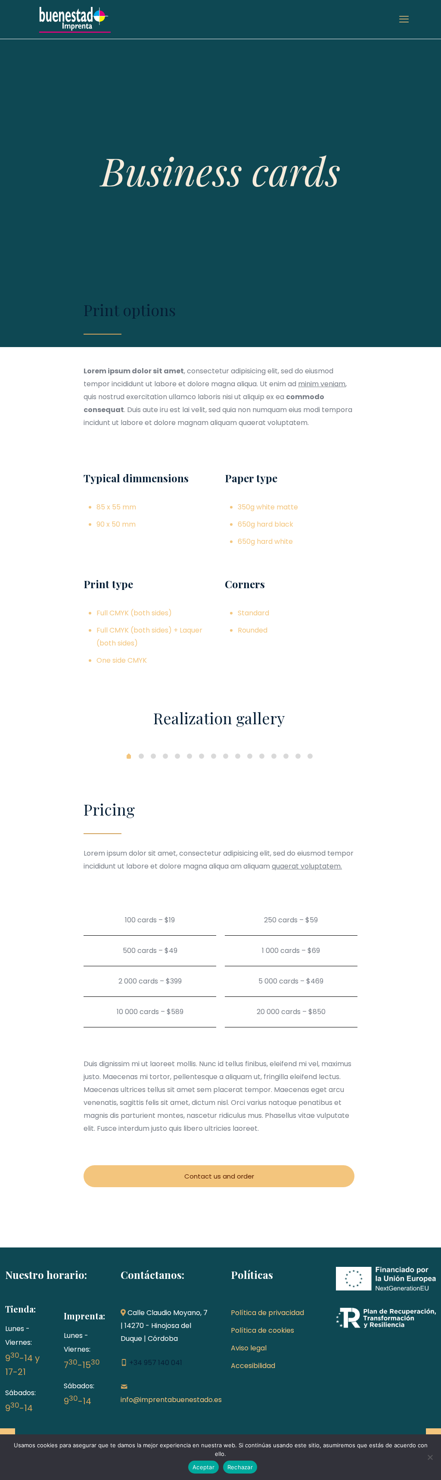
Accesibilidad (253, 1366)
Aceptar (203, 1467)
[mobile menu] (404, 19)
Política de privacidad (267, 1313)
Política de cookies (262, 1330)
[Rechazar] (430, 1457)
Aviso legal (249, 1348)
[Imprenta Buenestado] (75, 19)
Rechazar (240, 1467)
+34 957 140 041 (155, 1363)
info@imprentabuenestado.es (171, 1400)
